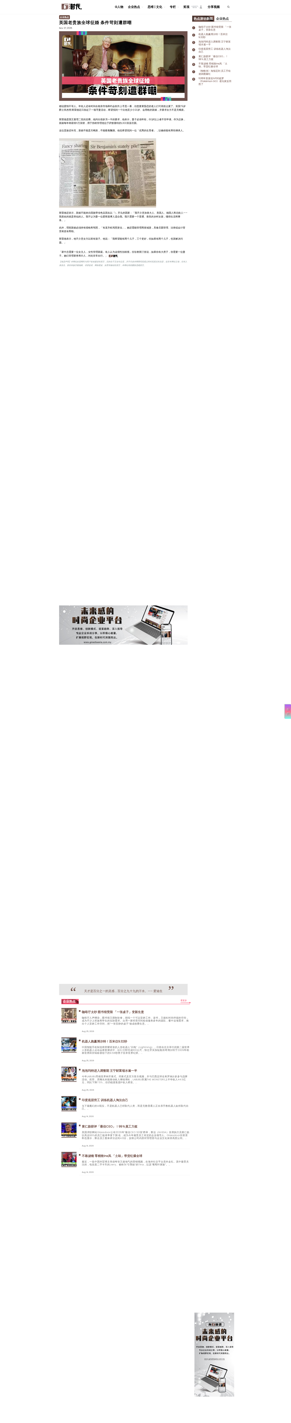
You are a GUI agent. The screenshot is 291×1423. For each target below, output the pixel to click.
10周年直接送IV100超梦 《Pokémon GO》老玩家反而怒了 (215, 81)
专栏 (173, 7)
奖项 (186, 7)
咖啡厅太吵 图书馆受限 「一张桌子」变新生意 (113, 1012)
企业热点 (134, 7)
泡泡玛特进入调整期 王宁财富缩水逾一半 (109, 1071)
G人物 (119, 7)
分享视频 (214, 7)
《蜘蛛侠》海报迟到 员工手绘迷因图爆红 (215, 72)
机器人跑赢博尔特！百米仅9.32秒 (104, 1041)
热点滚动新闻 (203, 18)
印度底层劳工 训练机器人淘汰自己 (105, 1100)
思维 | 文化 (155, 7)
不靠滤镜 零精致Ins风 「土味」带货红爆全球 (112, 1156)
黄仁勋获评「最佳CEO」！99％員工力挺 (109, 1126)
